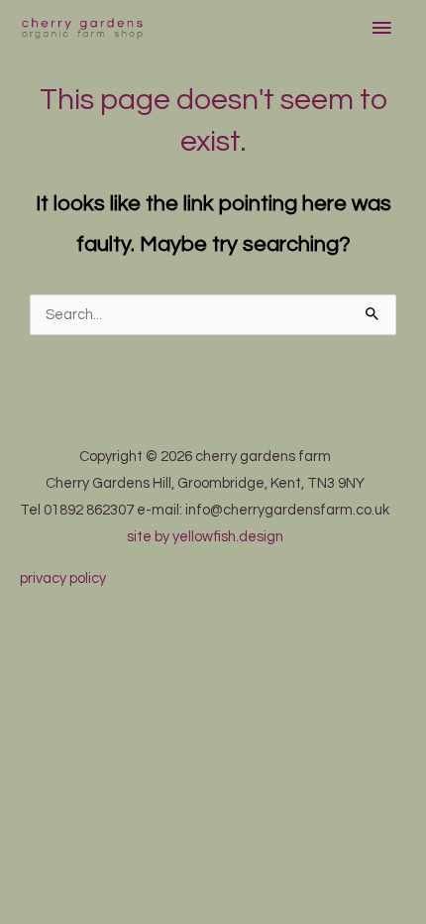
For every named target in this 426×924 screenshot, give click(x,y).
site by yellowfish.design (205, 536)
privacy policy (63, 578)
